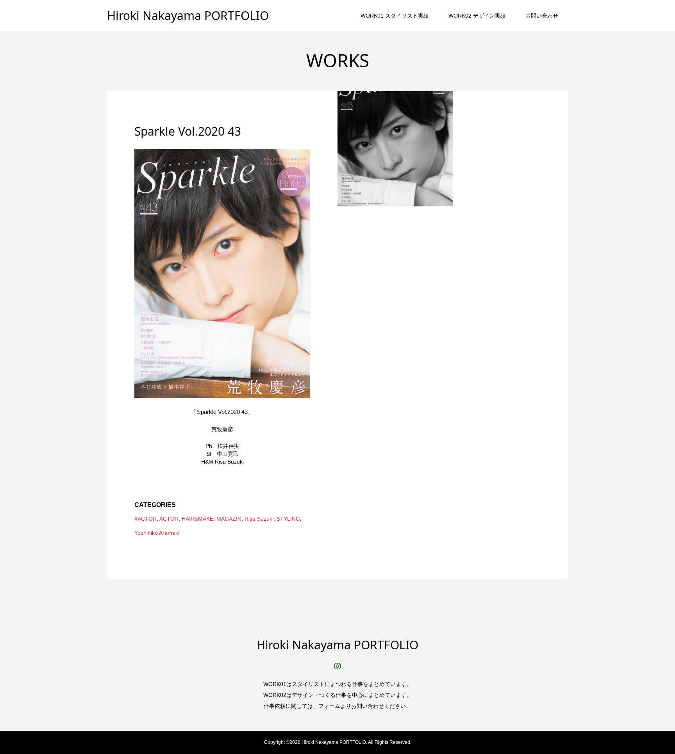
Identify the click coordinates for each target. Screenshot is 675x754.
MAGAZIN (228, 519)
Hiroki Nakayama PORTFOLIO (188, 15)
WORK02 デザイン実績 (477, 16)
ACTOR (169, 519)
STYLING (288, 519)
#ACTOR (145, 519)
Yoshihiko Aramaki (156, 533)
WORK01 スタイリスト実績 (395, 16)
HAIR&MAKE (197, 519)
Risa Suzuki (259, 519)
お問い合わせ (541, 16)
